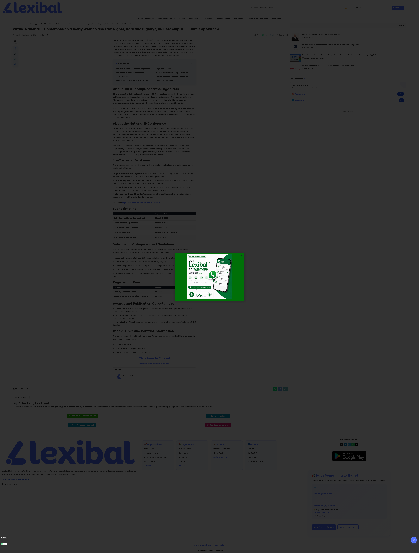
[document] (209, 276)
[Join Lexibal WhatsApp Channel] (4, 544)
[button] (241, 255)
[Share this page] (4, 537)
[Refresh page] (414, 540)
